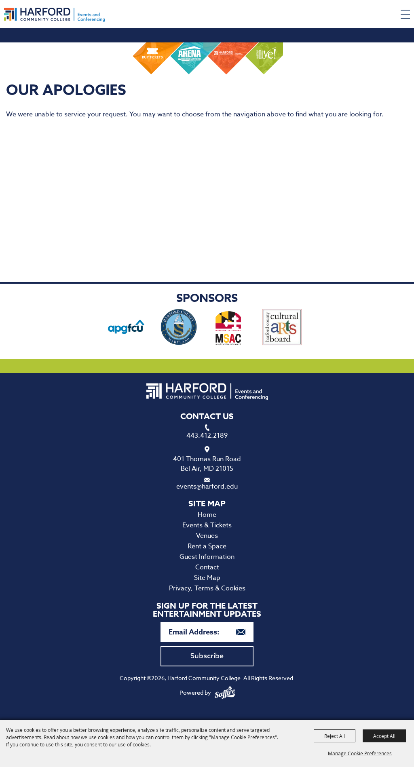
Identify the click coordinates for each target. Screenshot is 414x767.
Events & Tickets (207, 525)
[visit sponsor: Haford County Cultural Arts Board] (282, 328)
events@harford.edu (207, 486)
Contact (207, 567)
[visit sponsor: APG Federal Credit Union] (126, 328)
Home (207, 515)
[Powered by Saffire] (225, 692)
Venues (207, 536)
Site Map (207, 578)
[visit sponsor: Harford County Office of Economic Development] (178, 328)
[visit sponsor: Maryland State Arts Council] (229, 328)
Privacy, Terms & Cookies (207, 588)
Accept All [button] (384, 736)
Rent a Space (207, 546)
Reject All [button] (334, 736)
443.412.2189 (207, 435)
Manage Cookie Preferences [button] (360, 753)
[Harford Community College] (54, 15)
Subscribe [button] (207, 656)
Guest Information (207, 557)
